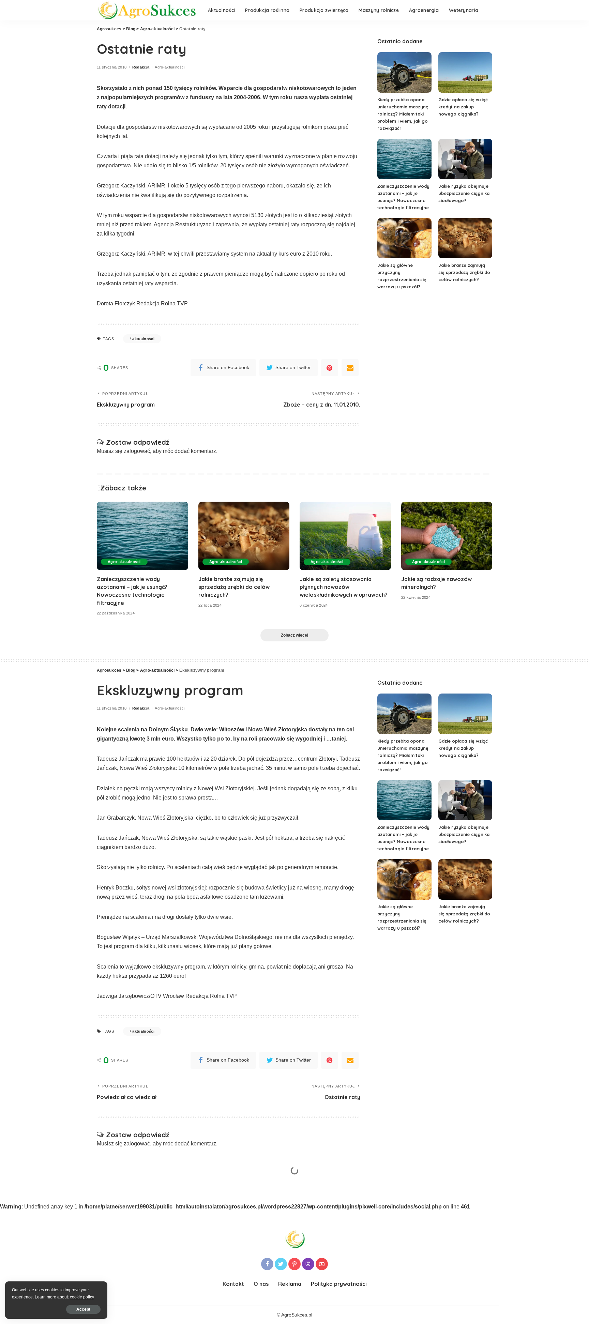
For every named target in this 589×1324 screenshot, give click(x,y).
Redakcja (141, 67)
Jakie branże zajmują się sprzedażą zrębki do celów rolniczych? (464, 272)
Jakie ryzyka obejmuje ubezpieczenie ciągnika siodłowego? (463, 193)
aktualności (143, 339)
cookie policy (82, 1297)
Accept (83, 1309)
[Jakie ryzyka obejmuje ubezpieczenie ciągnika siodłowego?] (465, 159)
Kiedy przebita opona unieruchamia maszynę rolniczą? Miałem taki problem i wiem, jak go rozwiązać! (402, 114)
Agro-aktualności (170, 67)
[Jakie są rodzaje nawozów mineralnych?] (447, 536)
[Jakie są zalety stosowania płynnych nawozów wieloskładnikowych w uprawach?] (345, 536)
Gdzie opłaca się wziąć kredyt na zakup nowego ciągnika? (463, 107)
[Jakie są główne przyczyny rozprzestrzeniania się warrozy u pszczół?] (404, 238)
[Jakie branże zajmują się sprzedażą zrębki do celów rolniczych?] (465, 238)
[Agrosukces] (147, 10)
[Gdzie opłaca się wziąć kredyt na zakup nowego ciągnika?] (465, 72)
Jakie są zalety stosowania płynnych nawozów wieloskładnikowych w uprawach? (344, 587)
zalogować (137, 451)
